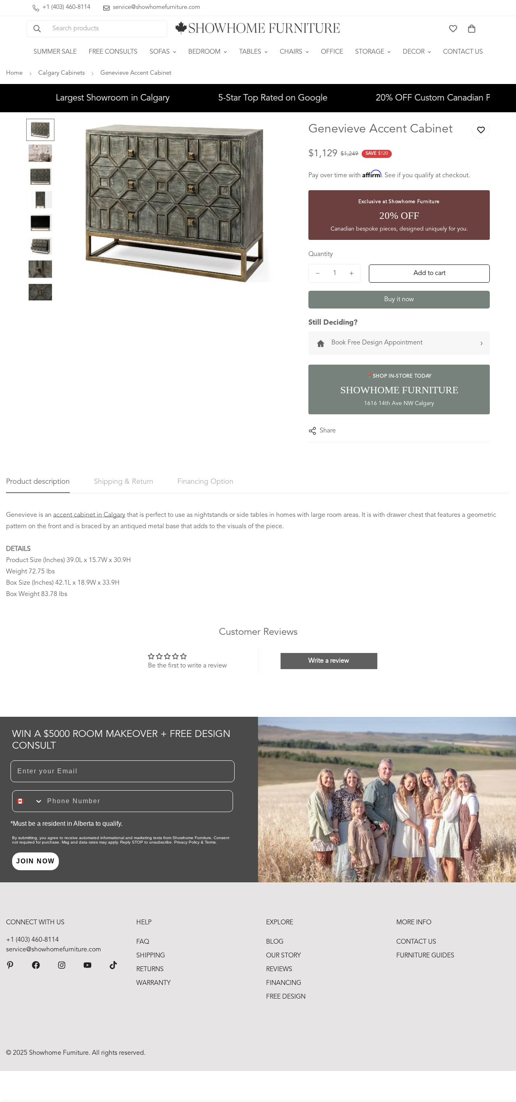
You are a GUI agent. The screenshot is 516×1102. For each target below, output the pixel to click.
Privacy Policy (187, 842)
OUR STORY (283, 956)
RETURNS (150, 969)
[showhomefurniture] (10, 965)
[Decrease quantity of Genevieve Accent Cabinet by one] (318, 273)
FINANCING (283, 983)
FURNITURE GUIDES (425, 956)
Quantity (320, 254)
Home (14, 73)
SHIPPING (150, 956)
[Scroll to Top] (500, 1058)
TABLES (250, 52)
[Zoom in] (271, 136)
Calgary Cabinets (61, 73)
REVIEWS (279, 969)
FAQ (142, 942)
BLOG (274, 942)
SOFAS (160, 52)
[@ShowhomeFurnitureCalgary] (87, 965)
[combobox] (27, 801)
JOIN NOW (35, 861)
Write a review (328, 661)
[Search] (37, 29)
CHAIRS (291, 52)
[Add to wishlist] (481, 130)
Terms (210, 842)
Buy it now (399, 299)
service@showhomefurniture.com (53, 950)
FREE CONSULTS (113, 52)
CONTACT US (463, 52)
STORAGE (369, 52)
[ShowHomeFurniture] (36, 965)
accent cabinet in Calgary (89, 515)
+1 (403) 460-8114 (32, 940)
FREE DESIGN (286, 997)
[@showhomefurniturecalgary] (113, 965)
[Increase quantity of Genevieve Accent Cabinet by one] (351, 273)
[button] (471, 28)
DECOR (413, 52)
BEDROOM (204, 52)
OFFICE (332, 52)
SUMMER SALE (55, 52)
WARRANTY (153, 983)
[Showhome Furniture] (258, 28)
